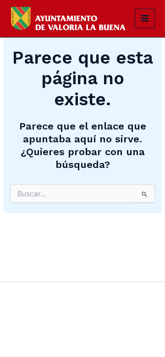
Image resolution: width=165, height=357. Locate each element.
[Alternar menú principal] (145, 19)
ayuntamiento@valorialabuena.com (52, 332)
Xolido (94, 346)
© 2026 (69, 346)
